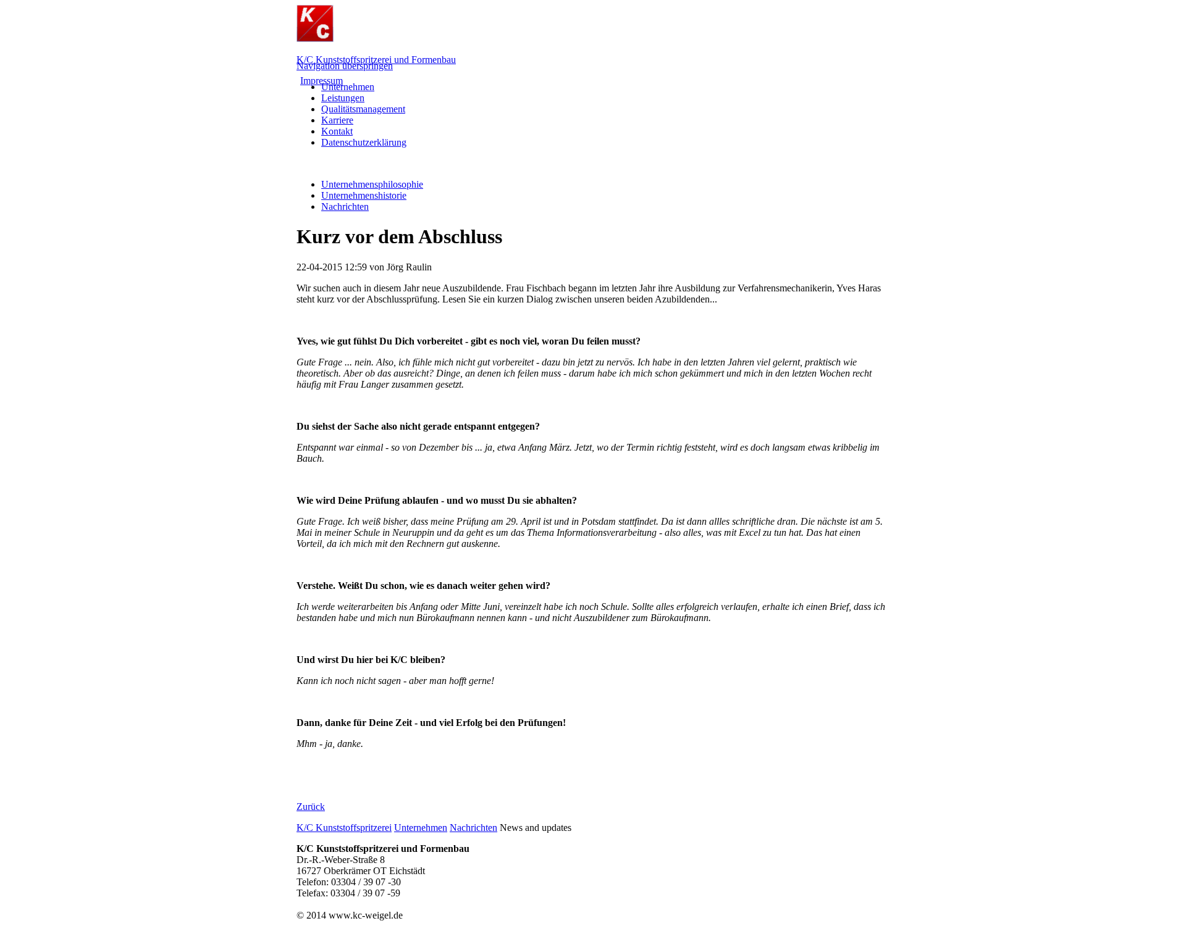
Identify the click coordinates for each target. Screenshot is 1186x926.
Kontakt (337, 131)
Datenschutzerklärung (363, 142)
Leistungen (342, 98)
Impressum (321, 80)
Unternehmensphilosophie (372, 184)
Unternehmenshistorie (363, 195)
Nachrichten (345, 206)
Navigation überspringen (344, 65)
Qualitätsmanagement (363, 109)
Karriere (337, 120)
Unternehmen (347, 86)
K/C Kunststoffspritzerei (344, 827)
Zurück (310, 806)
